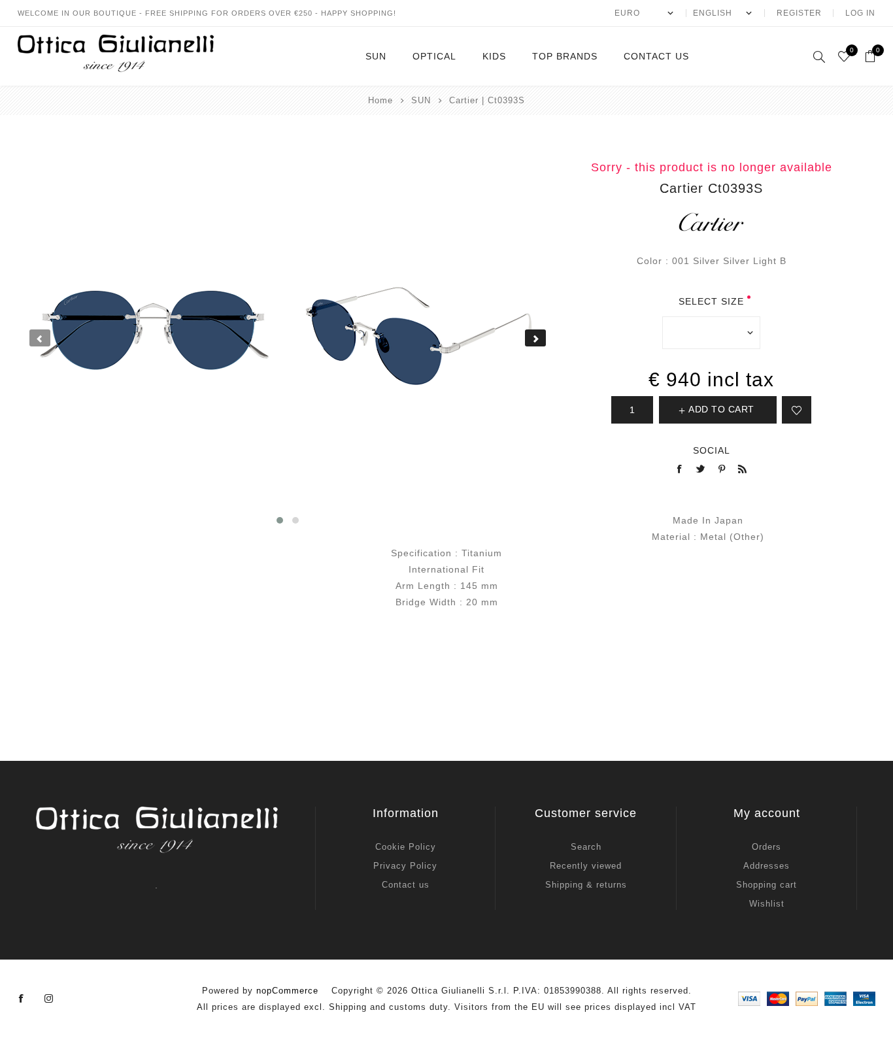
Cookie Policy (405, 847)
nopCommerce (287, 991)
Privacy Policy (405, 866)
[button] (280, 520)
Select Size (711, 301)
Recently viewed (586, 866)
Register (799, 13)
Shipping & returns (586, 885)
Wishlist (766, 904)
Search (586, 847)
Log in (860, 13)
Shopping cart (766, 885)
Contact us (406, 885)
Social (711, 450)
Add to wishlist (796, 410)
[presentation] (39, 337)
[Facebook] (21, 998)
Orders (766, 847)
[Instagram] (49, 998)
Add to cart (721, 409)
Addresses (766, 866)
